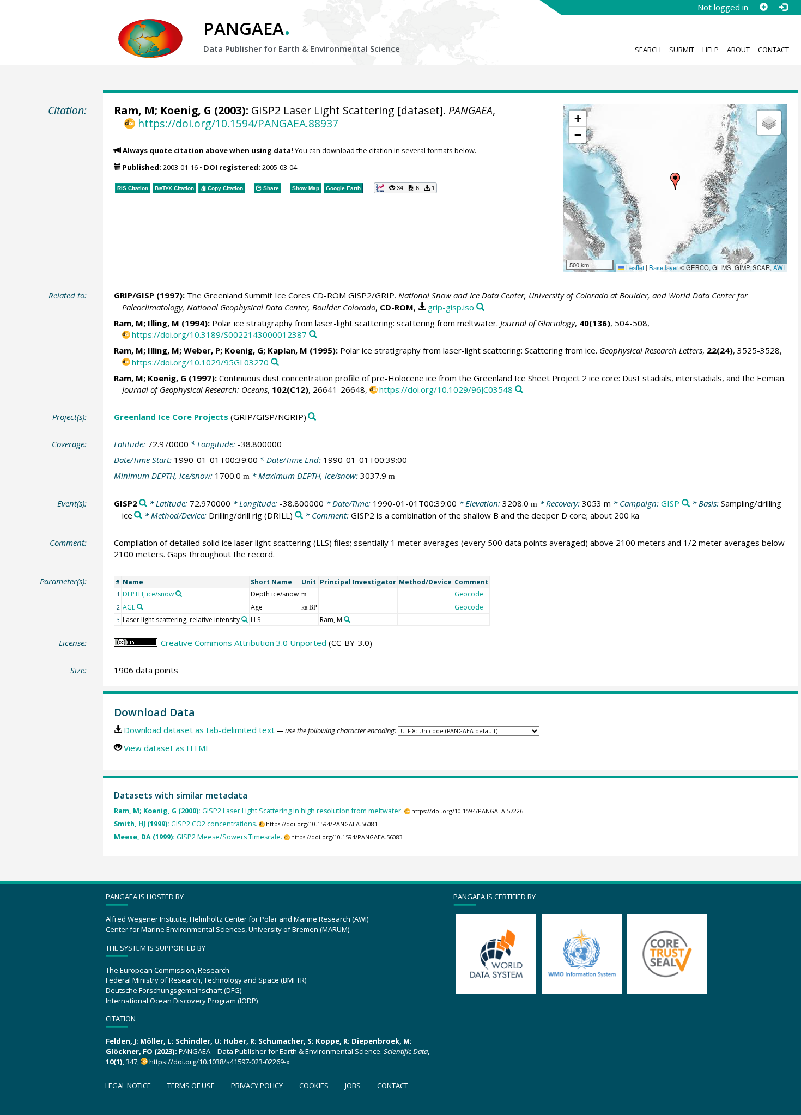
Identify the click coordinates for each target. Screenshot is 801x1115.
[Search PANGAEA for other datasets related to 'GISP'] (686, 503)
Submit (681, 49)
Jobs (353, 1085)
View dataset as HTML (167, 747)
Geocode (468, 594)
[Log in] (783, 7)
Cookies (314, 1085)
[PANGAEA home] (150, 27)
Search (648, 49)
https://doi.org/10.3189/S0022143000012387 (219, 334)
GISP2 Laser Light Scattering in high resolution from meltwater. (258, 810)
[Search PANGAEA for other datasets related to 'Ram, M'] (347, 619)
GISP (670, 503)
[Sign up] (763, 7)
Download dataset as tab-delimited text (199, 729)
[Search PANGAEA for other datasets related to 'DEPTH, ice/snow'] (178, 593)
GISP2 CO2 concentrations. (185, 823)
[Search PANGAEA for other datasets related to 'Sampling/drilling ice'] (138, 515)
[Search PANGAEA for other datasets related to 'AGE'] (140, 607)
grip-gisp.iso (451, 307)
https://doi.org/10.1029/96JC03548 (446, 389)
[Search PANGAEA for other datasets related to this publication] (480, 307)
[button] (675, 181)
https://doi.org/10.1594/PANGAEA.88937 (238, 123)
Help (710, 49)
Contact (773, 49)
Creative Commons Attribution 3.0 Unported (243, 642)
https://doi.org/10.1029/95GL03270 (200, 362)
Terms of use (191, 1085)
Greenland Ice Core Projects (171, 416)
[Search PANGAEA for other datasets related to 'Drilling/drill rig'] (299, 515)
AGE (129, 607)
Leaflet (634, 267)
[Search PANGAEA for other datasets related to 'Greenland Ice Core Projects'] (312, 417)
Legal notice (128, 1085)
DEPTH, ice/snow (148, 594)
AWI (779, 267)
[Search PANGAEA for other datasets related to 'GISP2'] (143, 503)
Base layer (663, 267)
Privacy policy (257, 1085)
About (738, 49)
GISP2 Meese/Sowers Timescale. (198, 837)
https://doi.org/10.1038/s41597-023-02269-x (219, 1062)
